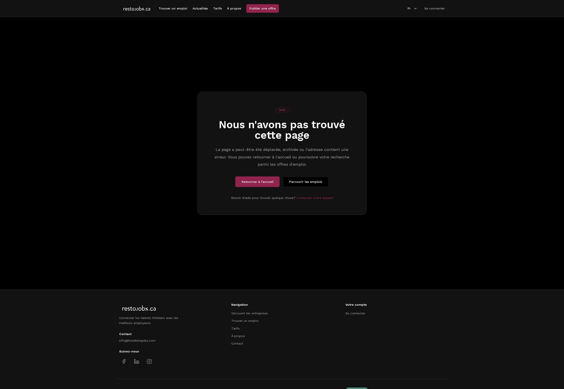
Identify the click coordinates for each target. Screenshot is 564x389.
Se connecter (434, 8)
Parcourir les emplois (305, 181)
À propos (234, 8)
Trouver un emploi (173, 8)
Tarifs (217, 8)
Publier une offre (262, 8)
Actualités (200, 8)
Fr (409, 8)
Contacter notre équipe (315, 198)
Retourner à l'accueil (257, 181)
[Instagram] (149, 361)
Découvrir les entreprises (249, 313)
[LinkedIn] (136, 361)
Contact (237, 343)
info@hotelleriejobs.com (137, 340)
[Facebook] (124, 361)
